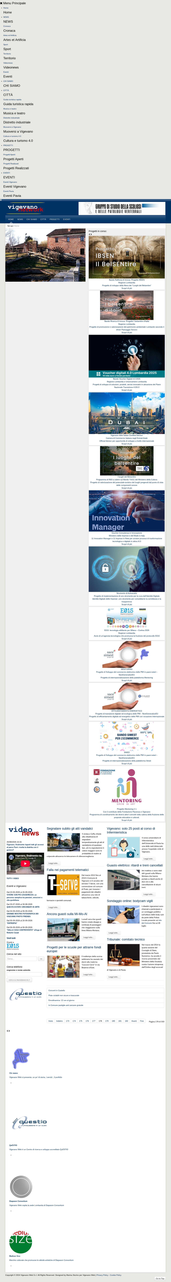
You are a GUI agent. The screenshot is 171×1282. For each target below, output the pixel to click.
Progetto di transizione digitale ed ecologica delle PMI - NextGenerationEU (126, 714)
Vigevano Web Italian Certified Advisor (127, 435)
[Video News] (24, 831)
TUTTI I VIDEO (13, 878)
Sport (5, 44)
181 (120, 1021)
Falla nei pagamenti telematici (68, 870)
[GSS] (122, 208)
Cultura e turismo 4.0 (12, 136)
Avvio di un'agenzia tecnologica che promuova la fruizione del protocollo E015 (127, 636)
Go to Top (160, 1278)
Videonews (8, 63)
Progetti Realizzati (11, 164)
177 (93, 1021)
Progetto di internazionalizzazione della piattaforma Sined (126, 761)
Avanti (134, 1021)
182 (126, 1021)
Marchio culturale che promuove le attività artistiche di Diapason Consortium (41, 1260)
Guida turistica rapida (12, 99)
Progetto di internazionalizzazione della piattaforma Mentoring (127, 678)
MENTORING (127, 669)
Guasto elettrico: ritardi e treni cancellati (135, 865)
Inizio (50, 1021)
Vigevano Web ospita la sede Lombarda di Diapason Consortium (36, 1205)
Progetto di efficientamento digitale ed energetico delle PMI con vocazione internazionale (126, 716)
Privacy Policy (102, 1275)
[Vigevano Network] (25, 208)
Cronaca (7, 26)
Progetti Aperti (9, 155)
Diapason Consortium (18, 1201)
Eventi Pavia (8, 191)
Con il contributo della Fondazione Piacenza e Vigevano (126, 812)
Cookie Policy (115, 1275)
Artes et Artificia (9, 35)
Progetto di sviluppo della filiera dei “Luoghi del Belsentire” (126, 285)
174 (74, 1021)
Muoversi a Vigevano (12, 127)
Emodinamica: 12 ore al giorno (61, 1000)
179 (106, 1021)
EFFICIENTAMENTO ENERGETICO (127, 711)
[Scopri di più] (127, 257)
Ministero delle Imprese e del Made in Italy (127, 536)
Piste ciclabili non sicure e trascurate (63, 995)
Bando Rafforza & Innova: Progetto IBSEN (127, 280)
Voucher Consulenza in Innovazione (127, 533)
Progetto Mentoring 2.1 (127, 809)
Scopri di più (127, 288)
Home (5, 8)
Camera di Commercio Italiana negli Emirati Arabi (126, 438)
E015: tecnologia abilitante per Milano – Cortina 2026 (126, 630)
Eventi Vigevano (10, 182)
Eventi (6, 72)
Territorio (7, 54)
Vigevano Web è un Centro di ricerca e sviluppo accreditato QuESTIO (38, 1149)
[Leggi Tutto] (21, 1059)
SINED (127, 752)
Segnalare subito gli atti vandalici (70, 828)
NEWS (6, 17)
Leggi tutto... (53, 863)
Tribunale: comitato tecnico (126, 939)
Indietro (59, 1021)
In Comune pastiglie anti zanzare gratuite (65, 1005)
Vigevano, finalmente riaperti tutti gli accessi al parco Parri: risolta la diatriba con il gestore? (25, 847)
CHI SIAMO (8, 81)
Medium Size (14, 1256)
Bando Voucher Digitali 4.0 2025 (126, 379)
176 (87, 1021)
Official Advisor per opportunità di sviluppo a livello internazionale (126, 441)
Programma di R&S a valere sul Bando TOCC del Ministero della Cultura (126, 480)
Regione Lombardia (126, 283)
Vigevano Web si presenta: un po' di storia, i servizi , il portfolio (35, 1077)
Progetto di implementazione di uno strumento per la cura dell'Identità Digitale (127, 596)
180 (113, 1021)
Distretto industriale (11, 118)
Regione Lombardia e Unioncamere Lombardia (127, 382)
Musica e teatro (9, 109)
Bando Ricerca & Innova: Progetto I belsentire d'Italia (126, 321)
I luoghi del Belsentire (127, 477)
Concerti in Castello (56, 990)
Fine (142, 1021)
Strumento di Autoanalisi (126, 593)
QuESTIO (13, 1145)
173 (67, 1021)
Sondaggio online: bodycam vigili (130, 901)
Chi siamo (13, 1073)
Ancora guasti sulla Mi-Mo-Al (67, 914)
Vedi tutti (11, 938)
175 (80, 1021)
